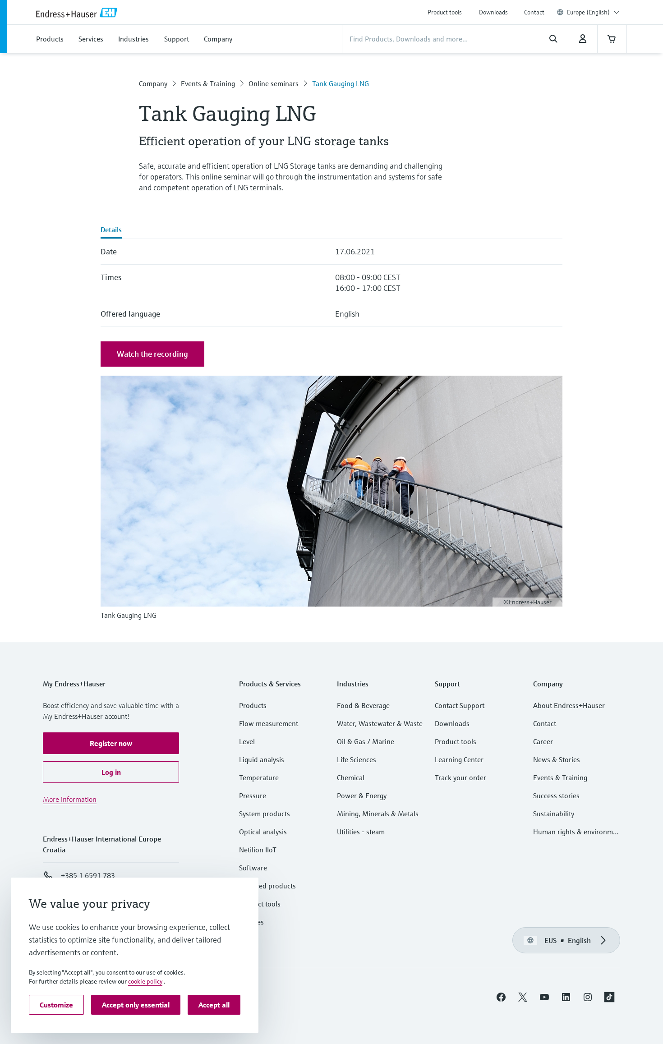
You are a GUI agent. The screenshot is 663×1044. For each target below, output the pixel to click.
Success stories (556, 795)
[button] (111, 743)
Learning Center (459, 759)
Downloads (493, 12)
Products (253, 705)
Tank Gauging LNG (340, 83)
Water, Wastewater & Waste (380, 723)
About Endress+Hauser (569, 705)
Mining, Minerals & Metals (378, 813)
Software (253, 867)
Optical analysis (263, 831)
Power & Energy (362, 795)
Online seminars (274, 83)
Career (543, 741)
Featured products (267, 885)
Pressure (252, 795)
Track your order (460, 777)
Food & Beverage (363, 705)
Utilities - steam (361, 831)
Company (153, 83)
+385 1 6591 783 (88, 875)
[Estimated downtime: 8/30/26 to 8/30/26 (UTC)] (582, 38)
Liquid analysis (261, 759)
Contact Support (459, 705)
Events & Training (208, 83)
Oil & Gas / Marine (365, 741)
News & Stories (556, 759)
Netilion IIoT (257, 849)
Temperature (259, 777)
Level (247, 741)
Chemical (350, 777)
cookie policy (145, 981)
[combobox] (593, 12)
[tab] (111, 230)
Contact (534, 12)
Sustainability (553, 813)
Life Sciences (356, 759)
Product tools (445, 12)
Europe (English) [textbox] (588, 12)
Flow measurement (268, 723)
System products (264, 813)
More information (70, 799)
